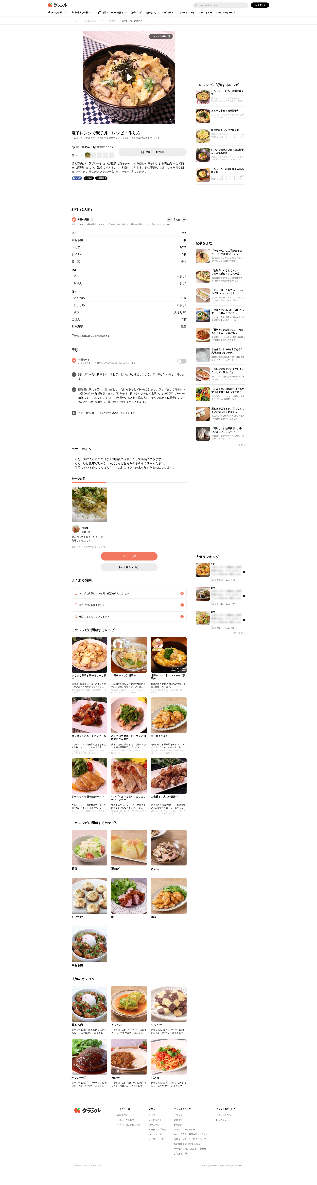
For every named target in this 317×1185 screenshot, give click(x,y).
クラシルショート (186, 12)
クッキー (156, 1024)
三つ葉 (76, 261)
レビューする (129, 556)
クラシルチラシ (223, 1115)
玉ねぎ (76, 247)
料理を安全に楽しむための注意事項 (92, 335)
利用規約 (178, 1124)
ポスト (90, 178)
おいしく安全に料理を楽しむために (191, 1134)
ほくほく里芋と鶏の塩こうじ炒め (89, 677)
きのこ (155, 868)
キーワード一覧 (156, 1139)
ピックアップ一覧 (157, 1129)
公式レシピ (136, 12)
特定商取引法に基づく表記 (187, 1143)
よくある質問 (180, 1153)
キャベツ (117, 1024)
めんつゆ (79, 298)
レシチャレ (221, 1120)
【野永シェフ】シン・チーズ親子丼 (168, 677)
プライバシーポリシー (184, 1129)
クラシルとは (180, 1115)
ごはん (76, 319)
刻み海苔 (77, 326)
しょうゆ (79, 305)
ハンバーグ (79, 1077)
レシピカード (167, 12)
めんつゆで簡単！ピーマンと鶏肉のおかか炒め (128, 737)
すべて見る (239, 445)
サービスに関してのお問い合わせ (190, 1148)
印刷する (102, 178)
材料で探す (122, 1115)
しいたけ (77, 917)
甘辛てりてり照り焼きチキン (88, 796)
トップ (152, 1115)
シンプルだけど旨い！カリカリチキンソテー (128, 798)
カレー (115, 1077)
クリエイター (205, 12)
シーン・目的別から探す (129, 1124)
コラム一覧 (154, 1124)
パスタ (155, 1077)
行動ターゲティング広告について (190, 1139)
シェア (78, 178)
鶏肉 (154, 917)
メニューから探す (125, 1120)
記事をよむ (151, 12)
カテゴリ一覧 (155, 1134)
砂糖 (76, 312)
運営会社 (178, 1120)
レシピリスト (155, 1120)
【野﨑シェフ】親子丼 (123, 675)
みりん (78, 283)
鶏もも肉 (77, 240)
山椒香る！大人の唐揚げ (164, 796)
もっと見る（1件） (129, 567)
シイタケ (77, 254)
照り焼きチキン (159, 735)
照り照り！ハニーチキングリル (89, 735)
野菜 (74, 868)
